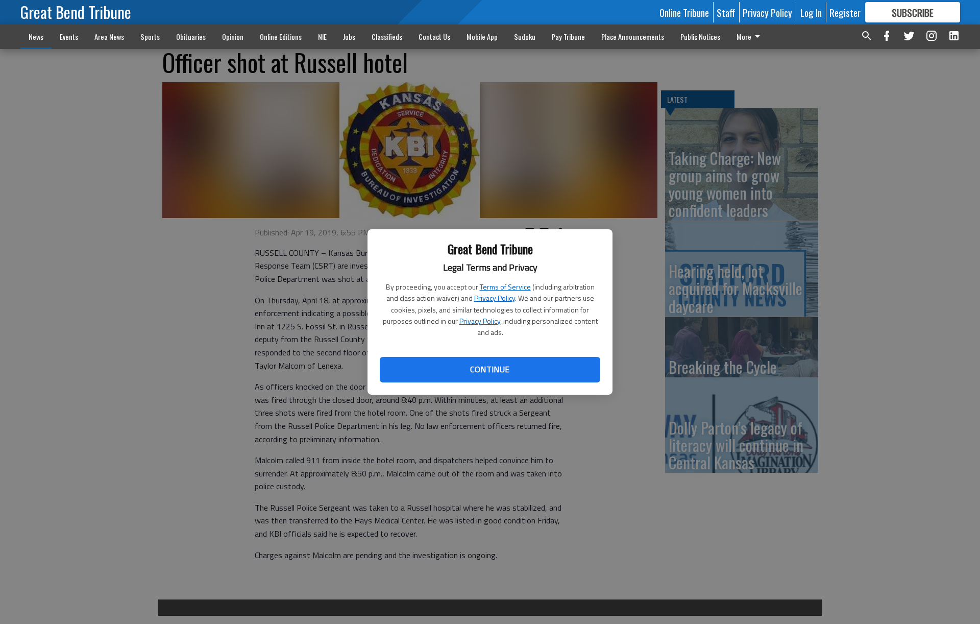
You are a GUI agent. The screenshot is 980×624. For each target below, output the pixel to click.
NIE (322, 36)
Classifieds (387, 36)
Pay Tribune (568, 36)
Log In (811, 12)
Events (69, 36)
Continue (489, 369)
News (36, 36)
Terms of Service (505, 286)
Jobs (349, 36)
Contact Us (434, 36)
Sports (150, 36)
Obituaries (191, 36)
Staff (726, 12)
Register (845, 12)
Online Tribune (684, 12)
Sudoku (524, 36)
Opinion (232, 36)
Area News (109, 36)
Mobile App (482, 36)
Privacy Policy (494, 298)
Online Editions (281, 36)
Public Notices (700, 36)
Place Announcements (632, 36)
